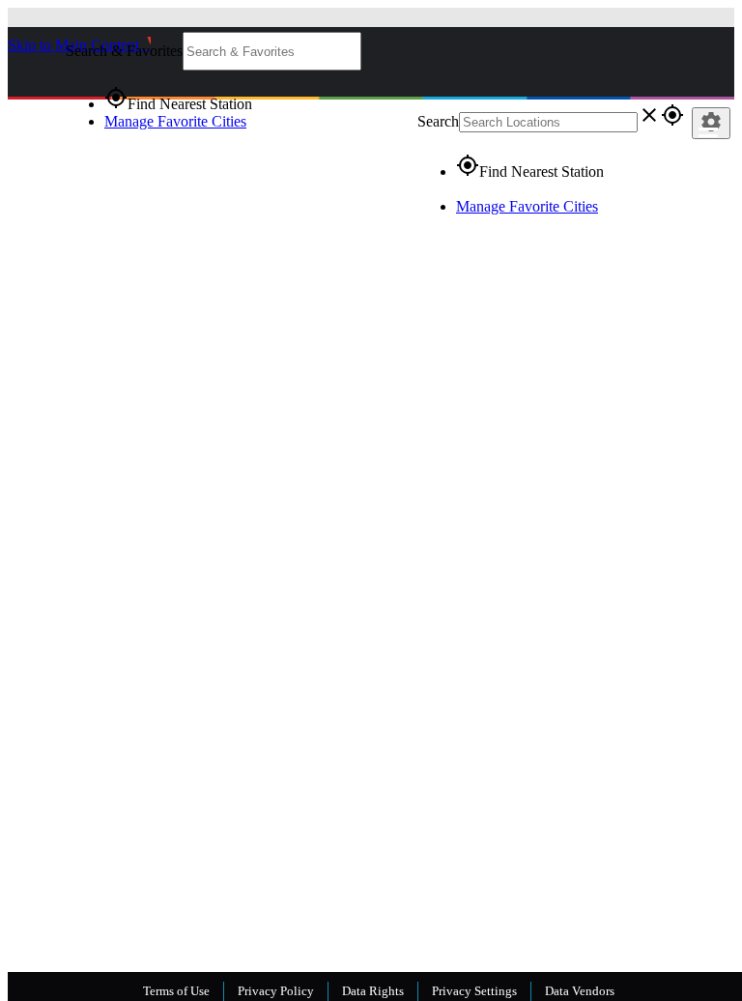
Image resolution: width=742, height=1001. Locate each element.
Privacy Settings (474, 991)
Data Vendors (579, 991)
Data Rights (373, 991)
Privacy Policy (276, 991)
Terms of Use (176, 991)
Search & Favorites (124, 51)
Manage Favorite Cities (175, 121)
